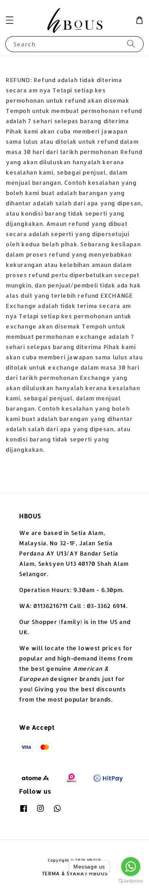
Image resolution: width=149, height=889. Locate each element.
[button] (9, 20)
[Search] (131, 44)
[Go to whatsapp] (130, 866)
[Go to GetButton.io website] (130, 881)
